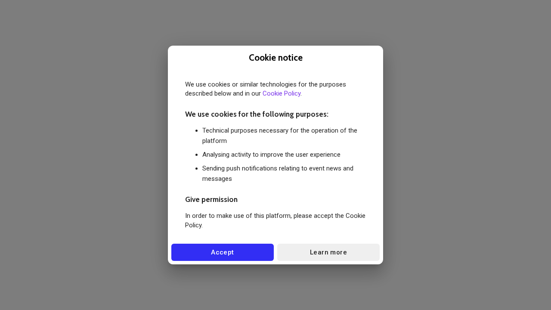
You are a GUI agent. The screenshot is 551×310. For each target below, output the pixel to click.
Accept (222, 252)
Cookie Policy (281, 93)
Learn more (328, 252)
